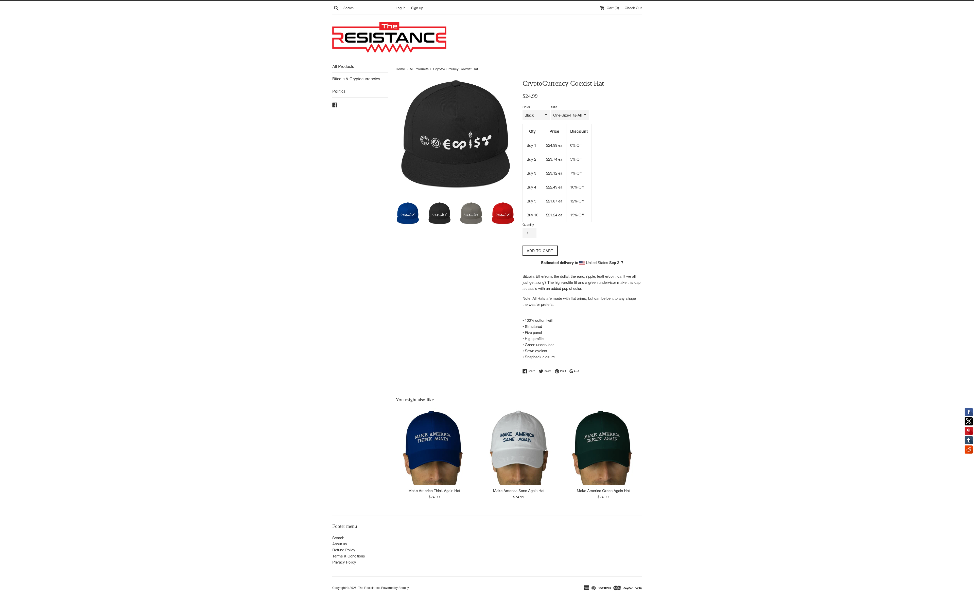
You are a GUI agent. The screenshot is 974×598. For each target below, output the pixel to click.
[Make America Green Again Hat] (603, 446)
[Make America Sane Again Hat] (518, 446)
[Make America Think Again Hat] (434, 446)
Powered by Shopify (395, 587)
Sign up (417, 7)
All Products (360, 66)
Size (554, 107)
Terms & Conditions (348, 555)
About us (339, 543)
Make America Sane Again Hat (518, 490)
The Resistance (369, 587)
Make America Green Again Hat (603, 490)
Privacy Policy (344, 562)
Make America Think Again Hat (434, 490)
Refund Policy (343, 549)
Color (526, 107)
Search (338, 537)
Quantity (528, 224)
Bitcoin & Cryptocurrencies (356, 79)
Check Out (633, 7)
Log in (401, 7)
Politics (338, 91)
